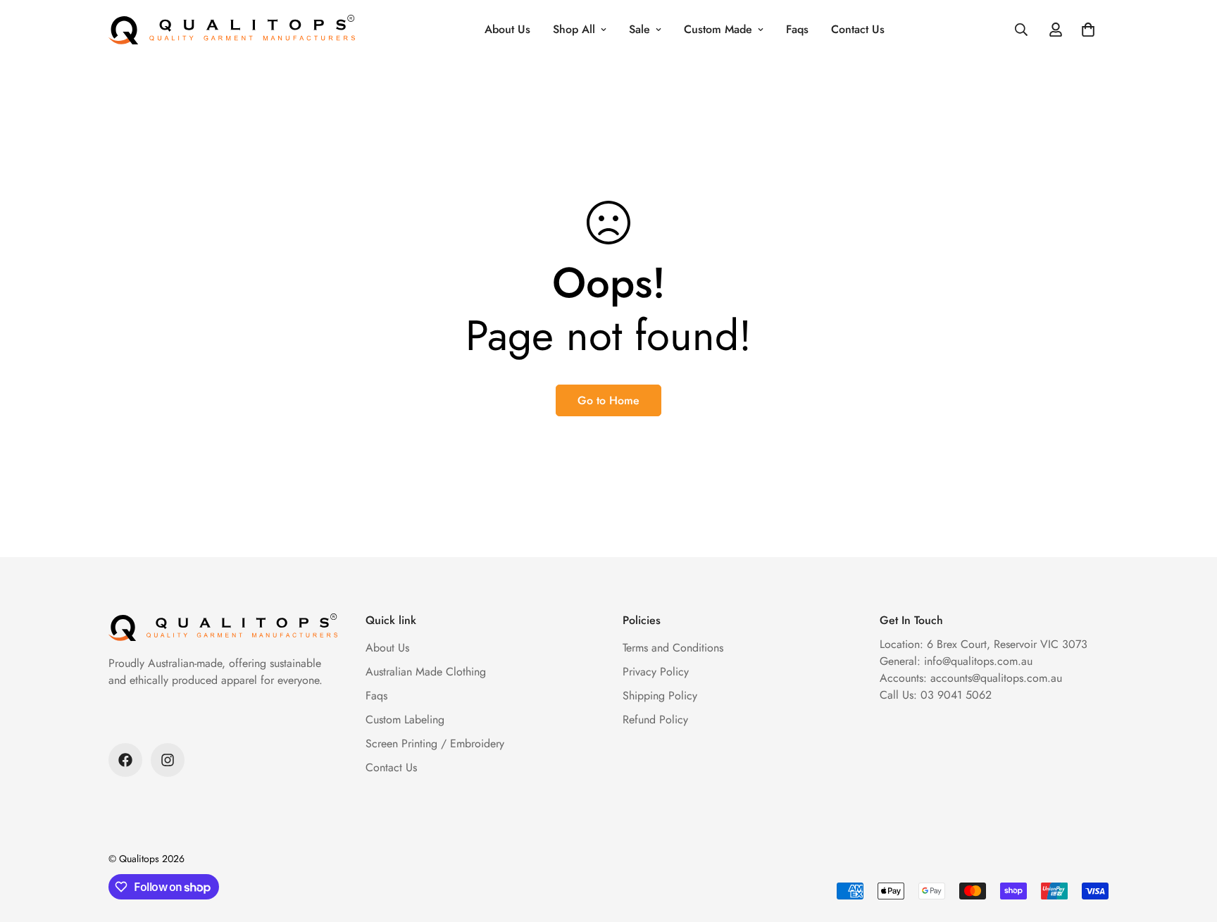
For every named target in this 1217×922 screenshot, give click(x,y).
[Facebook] (125, 760)
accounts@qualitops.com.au (996, 678)
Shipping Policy (660, 695)
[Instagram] (168, 760)
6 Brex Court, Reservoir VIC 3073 (1007, 644)
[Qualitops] (231, 29)
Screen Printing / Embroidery (435, 743)
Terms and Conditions (673, 648)
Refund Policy (655, 719)
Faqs (797, 29)
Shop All (574, 29)
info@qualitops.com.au (978, 661)
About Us (507, 29)
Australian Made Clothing (426, 672)
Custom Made (718, 29)
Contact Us (858, 29)
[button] (1088, 29)
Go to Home (608, 400)
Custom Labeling (405, 719)
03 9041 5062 (956, 695)
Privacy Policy (656, 672)
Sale (639, 29)
